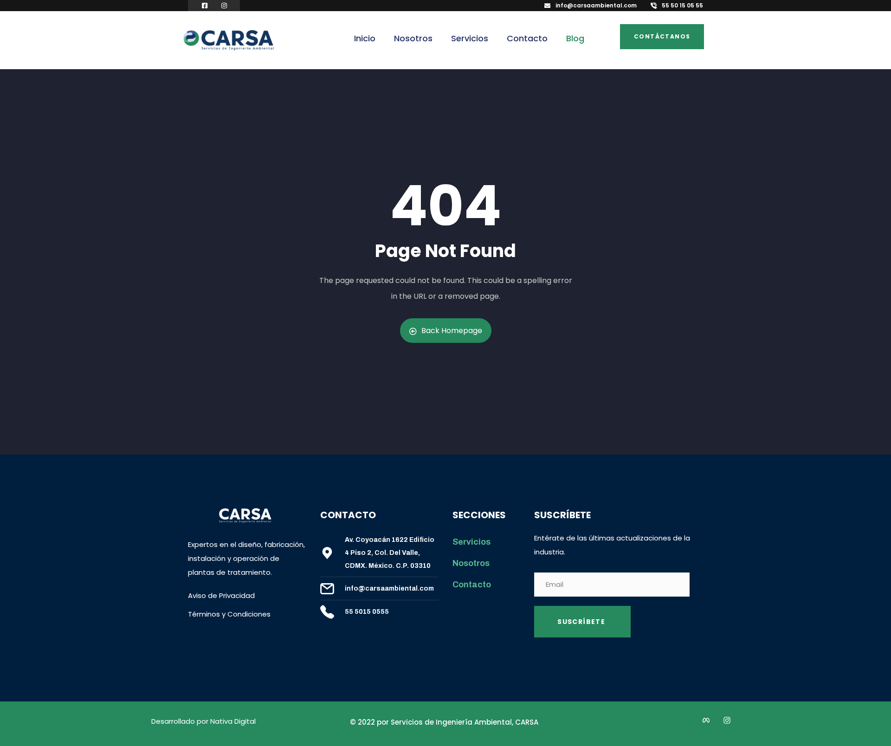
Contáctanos (662, 36)
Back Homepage (451, 330)
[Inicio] (228, 41)
